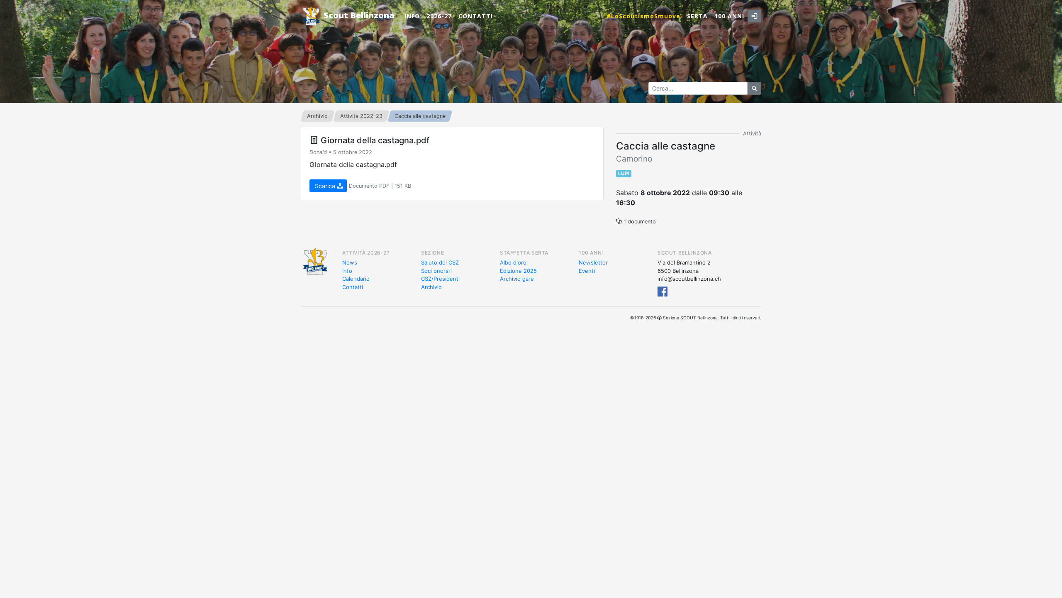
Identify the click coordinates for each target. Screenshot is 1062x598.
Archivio (317, 116)
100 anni (729, 16)
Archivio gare (517, 278)
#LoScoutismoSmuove (643, 16)
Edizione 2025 (518, 270)
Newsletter (593, 262)
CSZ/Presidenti (440, 278)
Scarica (325, 185)
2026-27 (439, 16)
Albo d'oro (513, 262)
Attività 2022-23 (361, 116)
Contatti (475, 16)
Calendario (356, 278)
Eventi (587, 270)
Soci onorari (436, 270)
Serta (697, 16)
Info (412, 16)
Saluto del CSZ (440, 262)
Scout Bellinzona (358, 15)
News (349, 262)
